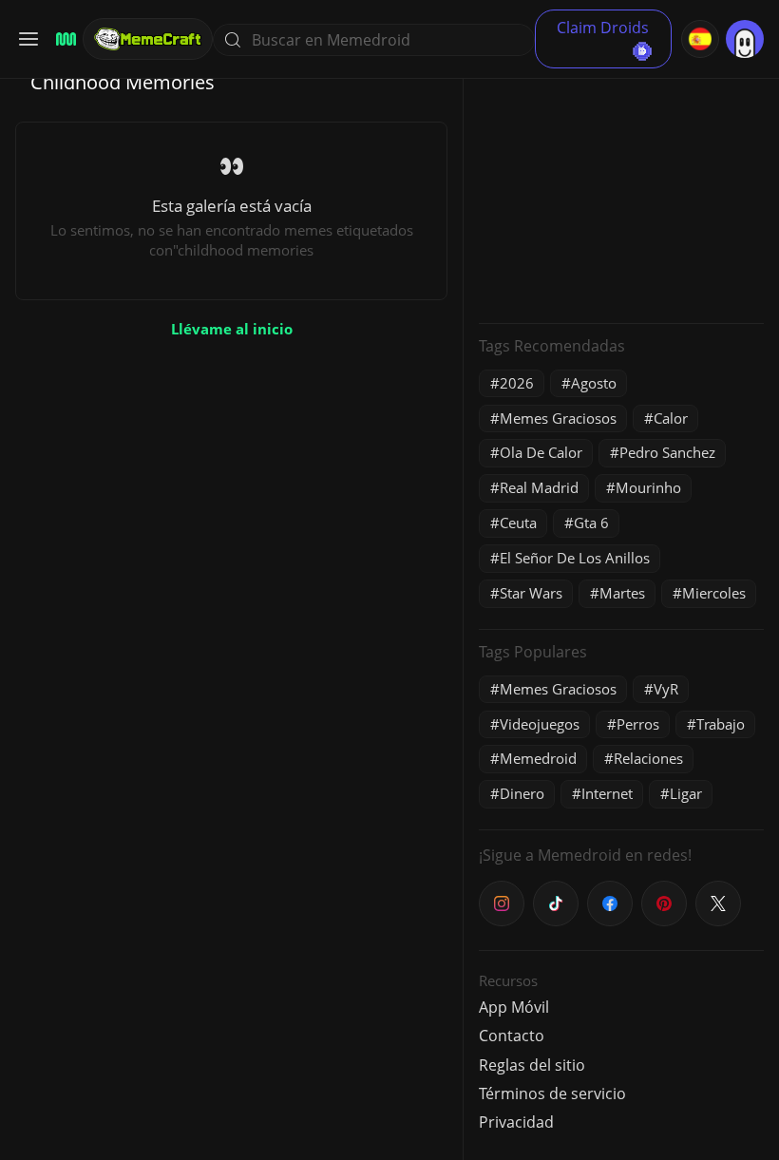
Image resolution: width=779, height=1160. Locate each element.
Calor (671, 418)
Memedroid (538, 758)
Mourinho (648, 487)
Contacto (511, 1035)
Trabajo (720, 723)
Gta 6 (591, 522)
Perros (638, 723)
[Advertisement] (621, 190)
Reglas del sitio (532, 1065)
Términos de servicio (552, 1093)
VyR (666, 688)
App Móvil (514, 1007)
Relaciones (648, 758)
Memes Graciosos (558, 418)
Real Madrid (539, 487)
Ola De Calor (541, 452)
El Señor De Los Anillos (575, 557)
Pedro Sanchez (667, 452)
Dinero (522, 793)
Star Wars (531, 592)
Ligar (686, 793)
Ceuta (518, 522)
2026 (517, 382)
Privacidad (516, 1122)
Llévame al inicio (232, 328)
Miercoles (714, 592)
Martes (622, 592)
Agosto (594, 382)
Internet (607, 793)
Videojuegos (540, 723)
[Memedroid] (63, 39)
